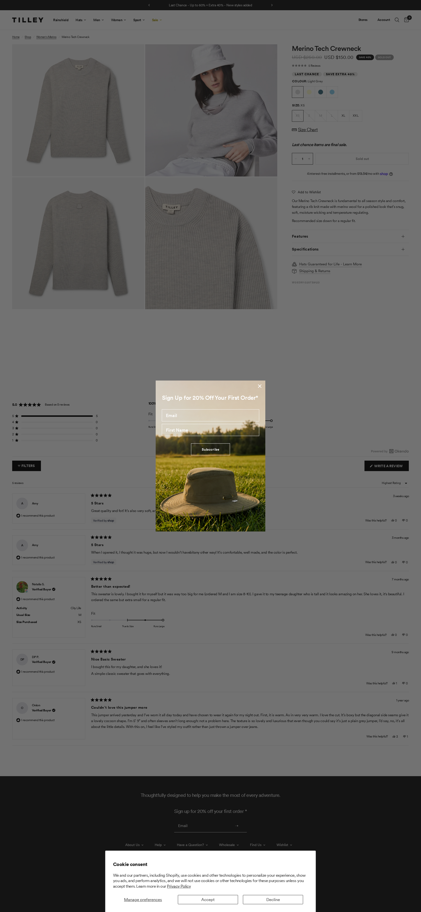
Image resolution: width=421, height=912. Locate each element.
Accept (208, 899)
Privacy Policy (179, 886)
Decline (273, 899)
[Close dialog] (259, 386)
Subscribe (211, 449)
